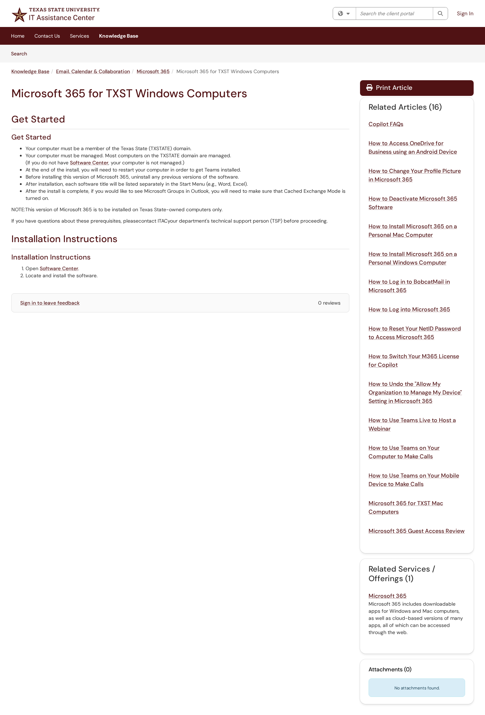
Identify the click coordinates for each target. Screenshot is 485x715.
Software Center (89, 162)
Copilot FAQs (386, 124)
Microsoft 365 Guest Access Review (417, 531)
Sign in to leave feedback (50, 303)
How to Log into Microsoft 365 (409, 309)
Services (79, 36)
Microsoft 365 (153, 71)
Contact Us (47, 36)
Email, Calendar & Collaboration (93, 71)
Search (21, 53)
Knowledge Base (118, 36)
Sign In (465, 13)
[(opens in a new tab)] (55, 14)
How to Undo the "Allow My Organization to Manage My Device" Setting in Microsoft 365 (415, 392)
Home (17, 36)
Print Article (393, 87)
